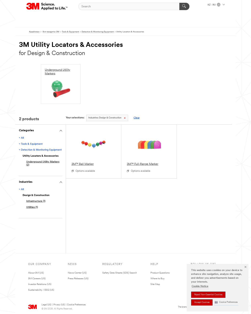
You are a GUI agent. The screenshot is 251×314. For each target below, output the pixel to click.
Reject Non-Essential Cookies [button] (208, 295)
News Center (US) (77, 273)
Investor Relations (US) (39, 284)
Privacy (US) (59, 305)
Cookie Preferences (76, 305)
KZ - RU (212, 5)
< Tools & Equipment (31, 144)
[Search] (184, 6)
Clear (137, 118)
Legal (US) (46, 305)
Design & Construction (104, 118)
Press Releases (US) (78, 278)
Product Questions (160, 273)
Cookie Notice (200, 286)
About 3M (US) (36, 273)
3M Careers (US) (37, 278)
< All (21, 138)
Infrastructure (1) (35, 201)
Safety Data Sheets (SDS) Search (119, 273)
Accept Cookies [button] (201, 302)
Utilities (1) (32, 207)
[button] (226, 302)
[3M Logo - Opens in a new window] (47, 6)
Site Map (155, 284)
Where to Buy (157, 278)
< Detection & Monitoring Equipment (40, 150)
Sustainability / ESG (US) (41, 290)
